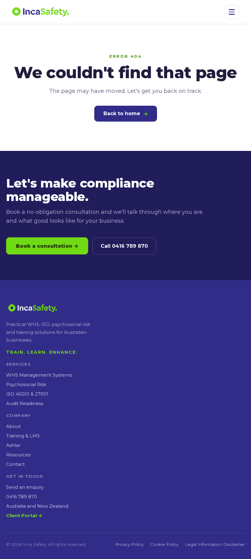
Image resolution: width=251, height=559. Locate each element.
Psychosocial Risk (26, 384)
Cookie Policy (164, 544)
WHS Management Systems (39, 375)
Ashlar (13, 445)
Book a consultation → (47, 246)
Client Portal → (24, 515)
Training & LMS (23, 436)
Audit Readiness (24, 403)
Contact (15, 464)
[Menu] (232, 12)
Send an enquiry (25, 487)
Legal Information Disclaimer (215, 544)
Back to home (125, 114)
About (13, 426)
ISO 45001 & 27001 (27, 394)
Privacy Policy (129, 544)
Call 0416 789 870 (124, 246)
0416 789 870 (21, 496)
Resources (18, 455)
